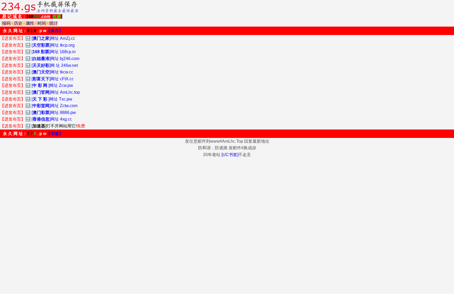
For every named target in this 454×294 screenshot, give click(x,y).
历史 (18, 23)
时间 (42, 23)
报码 (6, 23)
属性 (30, 23)
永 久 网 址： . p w (33, 30)
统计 (53, 23)
